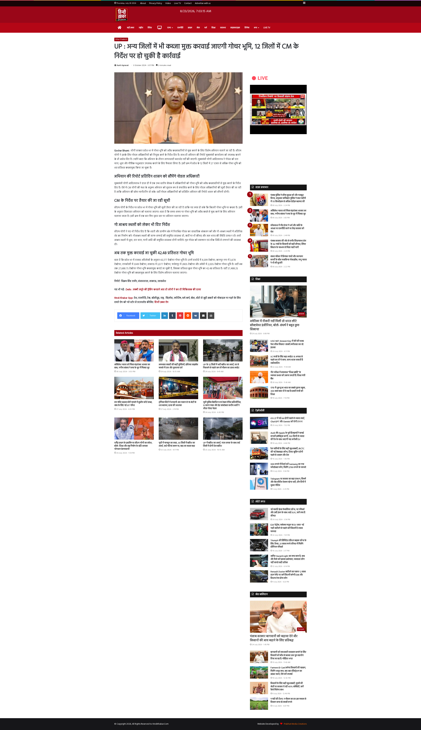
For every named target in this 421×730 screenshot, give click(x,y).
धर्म (205, 27)
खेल (198, 27)
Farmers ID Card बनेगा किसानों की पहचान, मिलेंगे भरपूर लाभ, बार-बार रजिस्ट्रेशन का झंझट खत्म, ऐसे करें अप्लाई (288, 671)
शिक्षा (213, 27)
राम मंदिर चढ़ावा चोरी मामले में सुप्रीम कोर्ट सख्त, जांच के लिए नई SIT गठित (133, 403)
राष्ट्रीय (141, 27)
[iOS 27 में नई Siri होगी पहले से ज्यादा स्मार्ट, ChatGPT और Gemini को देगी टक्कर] (259, 423)
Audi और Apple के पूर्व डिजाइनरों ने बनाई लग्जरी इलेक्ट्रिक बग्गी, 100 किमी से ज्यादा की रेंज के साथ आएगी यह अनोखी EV (287, 436)
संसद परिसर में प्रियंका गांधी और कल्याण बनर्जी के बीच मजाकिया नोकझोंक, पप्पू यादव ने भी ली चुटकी (289, 260)
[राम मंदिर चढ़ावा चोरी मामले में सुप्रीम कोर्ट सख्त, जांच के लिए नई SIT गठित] (134, 388)
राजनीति (180, 27)
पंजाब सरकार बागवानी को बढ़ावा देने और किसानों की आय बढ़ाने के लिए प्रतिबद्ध (273, 638)
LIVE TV (266, 27)
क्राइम (190, 27)
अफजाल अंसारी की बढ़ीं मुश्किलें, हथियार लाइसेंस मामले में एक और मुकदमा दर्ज (178, 366)
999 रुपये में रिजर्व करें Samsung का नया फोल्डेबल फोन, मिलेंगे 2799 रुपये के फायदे (288, 465)
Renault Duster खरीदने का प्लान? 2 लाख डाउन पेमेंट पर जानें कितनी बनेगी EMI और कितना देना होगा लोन (288, 575)
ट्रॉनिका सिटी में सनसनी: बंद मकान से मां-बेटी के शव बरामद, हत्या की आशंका (177, 403)
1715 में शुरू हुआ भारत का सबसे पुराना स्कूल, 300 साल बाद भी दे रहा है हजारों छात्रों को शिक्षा (288, 391)
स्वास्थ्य (223, 27)
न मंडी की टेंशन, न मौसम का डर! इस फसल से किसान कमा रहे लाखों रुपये (288, 700)
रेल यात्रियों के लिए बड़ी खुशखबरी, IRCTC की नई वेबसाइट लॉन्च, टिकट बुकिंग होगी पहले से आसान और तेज (287, 452)
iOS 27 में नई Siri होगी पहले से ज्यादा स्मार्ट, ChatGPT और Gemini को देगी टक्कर (288, 420)
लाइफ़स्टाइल (235, 27)
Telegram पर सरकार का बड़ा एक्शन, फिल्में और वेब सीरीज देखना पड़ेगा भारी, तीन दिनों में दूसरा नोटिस (288, 482)
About (143, 3)
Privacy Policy (155, 3)
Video (168, 3)
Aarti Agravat (123, 65)
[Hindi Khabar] (121, 14)
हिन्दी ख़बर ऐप (161, 302)
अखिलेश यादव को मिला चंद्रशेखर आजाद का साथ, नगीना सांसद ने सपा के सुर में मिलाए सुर (132, 366)
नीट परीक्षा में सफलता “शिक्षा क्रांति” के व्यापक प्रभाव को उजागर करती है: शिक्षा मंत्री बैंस (288, 376)
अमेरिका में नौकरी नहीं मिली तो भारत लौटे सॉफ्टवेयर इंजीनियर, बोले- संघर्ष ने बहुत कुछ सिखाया (274, 325)
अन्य (255, 27)
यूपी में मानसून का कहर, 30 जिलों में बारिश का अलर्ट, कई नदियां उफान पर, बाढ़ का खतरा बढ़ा (177, 444)
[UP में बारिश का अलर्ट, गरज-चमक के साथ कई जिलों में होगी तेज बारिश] (223, 429)
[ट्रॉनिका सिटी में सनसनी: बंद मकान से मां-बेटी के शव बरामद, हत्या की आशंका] (178, 388)
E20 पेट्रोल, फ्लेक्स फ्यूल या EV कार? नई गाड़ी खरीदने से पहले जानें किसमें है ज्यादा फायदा (287, 528)
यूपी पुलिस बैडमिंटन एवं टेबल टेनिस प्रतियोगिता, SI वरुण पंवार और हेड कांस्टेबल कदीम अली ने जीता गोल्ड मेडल (222, 405)
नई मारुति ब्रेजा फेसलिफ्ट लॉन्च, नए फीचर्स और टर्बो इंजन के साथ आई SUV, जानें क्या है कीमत (288, 513)
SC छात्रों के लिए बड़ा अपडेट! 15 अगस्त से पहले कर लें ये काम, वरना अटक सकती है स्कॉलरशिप (287, 360)
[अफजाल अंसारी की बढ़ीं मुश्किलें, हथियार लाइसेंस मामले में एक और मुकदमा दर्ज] (178, 350)
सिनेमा (247, 27)
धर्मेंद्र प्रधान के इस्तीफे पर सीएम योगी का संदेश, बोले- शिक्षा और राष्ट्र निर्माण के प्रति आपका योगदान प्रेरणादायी (133, 446)
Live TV (177, 3)
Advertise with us (202, 3)
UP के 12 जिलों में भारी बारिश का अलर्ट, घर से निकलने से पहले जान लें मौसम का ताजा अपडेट (221, 366)
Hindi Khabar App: (123, 298)
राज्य (169, 27)
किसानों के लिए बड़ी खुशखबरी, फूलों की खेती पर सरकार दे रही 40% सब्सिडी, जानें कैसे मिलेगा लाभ (287, 687)
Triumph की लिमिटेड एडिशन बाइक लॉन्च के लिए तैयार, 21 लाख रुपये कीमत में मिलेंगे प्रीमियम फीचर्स (288, 544)
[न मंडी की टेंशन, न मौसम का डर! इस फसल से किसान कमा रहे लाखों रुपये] (259, 703)
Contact (188, 3)
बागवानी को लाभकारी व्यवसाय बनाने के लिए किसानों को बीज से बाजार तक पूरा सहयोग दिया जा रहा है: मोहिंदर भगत (288, 655)
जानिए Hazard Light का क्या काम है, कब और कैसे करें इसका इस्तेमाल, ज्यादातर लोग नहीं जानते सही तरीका (288, 559)
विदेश (150, 27)
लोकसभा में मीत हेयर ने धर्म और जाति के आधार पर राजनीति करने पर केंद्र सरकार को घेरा (287, 229)
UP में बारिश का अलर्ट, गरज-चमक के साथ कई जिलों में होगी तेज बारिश (221, 444)
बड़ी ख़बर (130, 27)
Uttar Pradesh (121, 39)
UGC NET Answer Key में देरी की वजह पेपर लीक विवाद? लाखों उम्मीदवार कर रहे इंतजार (287, 344)
